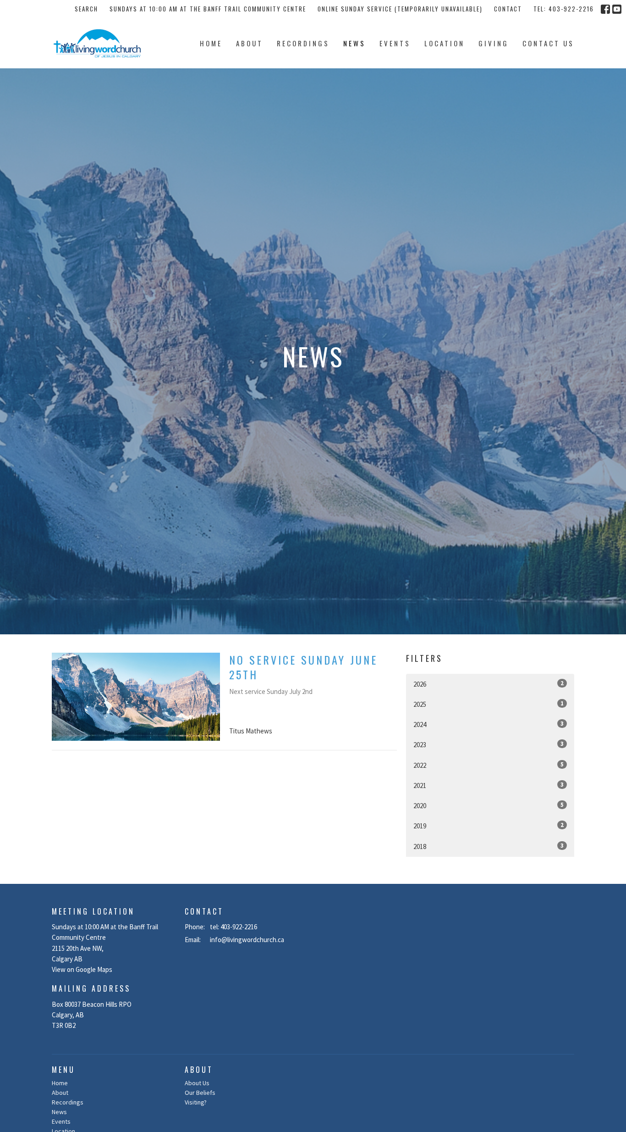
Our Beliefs (200, 1092)
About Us (197, 1083)
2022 (488, 765)
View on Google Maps (82, 969)
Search (86, 8)
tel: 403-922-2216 (563, 8)
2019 (488, 825)
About (249, 43)
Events (395, 43)
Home (211, 43)
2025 (488, 704)
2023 (488, 744)
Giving (493, 43)
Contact (508, 8)
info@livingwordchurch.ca (247, 939)
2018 (488, 846)
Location (444, 43)
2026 (488, 683)
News (354, 43)
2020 (488, 805)
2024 (488, 724)
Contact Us (548, 43)
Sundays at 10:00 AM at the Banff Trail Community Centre (208, 8)
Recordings (303, 43)
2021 (488, 785)
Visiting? (196, 1102)
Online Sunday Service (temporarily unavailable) (400, 8)
